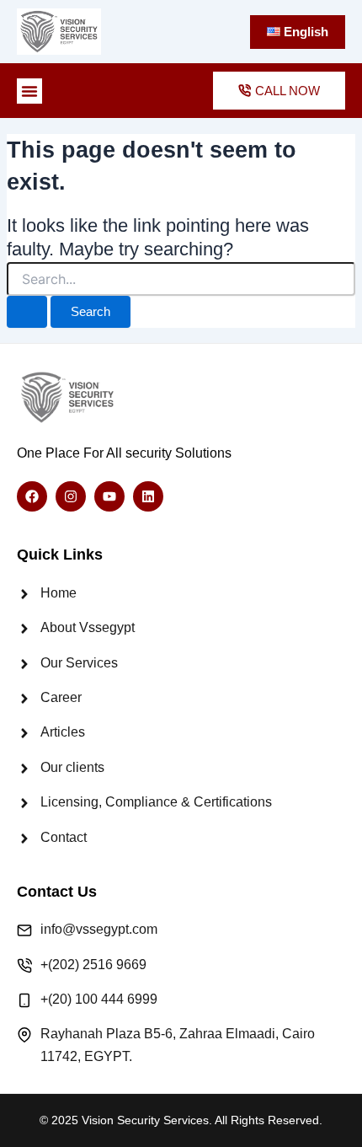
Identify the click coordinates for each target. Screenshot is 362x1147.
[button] (29, 91)
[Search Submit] (27, 312)
